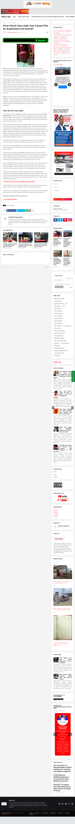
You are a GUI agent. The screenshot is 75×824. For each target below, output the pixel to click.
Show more (60, 527)
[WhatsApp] (26, 210)
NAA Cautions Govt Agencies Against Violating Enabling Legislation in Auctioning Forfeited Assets (62, 46)
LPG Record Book (58, 335)
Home (14, 16)
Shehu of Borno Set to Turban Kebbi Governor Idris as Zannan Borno (62, 35)
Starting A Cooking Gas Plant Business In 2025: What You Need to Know (57, 261)
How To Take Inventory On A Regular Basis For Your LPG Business (60, 644)
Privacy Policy (44, 813)
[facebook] (55, 220)
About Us (36, 813)
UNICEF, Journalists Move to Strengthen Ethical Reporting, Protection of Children (61, 40)
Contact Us (60, 813)
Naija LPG (13, 813)
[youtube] (65, 220)
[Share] (47, 32)
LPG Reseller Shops (59, 338)
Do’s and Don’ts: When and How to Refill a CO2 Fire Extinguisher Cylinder (62, 394)
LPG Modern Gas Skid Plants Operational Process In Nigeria (65, 660)
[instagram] (70, 220)
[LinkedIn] (55, 222)
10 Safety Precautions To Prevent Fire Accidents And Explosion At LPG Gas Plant (62, 448)
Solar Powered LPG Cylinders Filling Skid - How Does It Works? (65, 677)
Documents (57, 306)
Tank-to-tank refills (59, 353)
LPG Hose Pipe (67, 326)
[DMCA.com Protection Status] (57, 487)
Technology (57, 355)
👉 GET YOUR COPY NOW (10, 199)
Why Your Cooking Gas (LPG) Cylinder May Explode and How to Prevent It (65, 411)
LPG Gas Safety (58, 323)
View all (46, 230)
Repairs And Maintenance (60, 350)
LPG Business (57, 308)
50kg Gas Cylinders (59, 298)
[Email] (29, 210)
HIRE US (32, 814)
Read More (62, 97)
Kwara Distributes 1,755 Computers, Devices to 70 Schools (62, 31)
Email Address (58, 280)
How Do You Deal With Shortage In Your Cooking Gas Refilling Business (67, 261)
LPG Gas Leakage (11, 22)
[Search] (72, 16)
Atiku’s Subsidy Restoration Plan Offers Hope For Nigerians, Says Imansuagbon (61, 52)
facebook (55, 509)
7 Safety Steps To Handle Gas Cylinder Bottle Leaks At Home (10, 245)
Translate (64, 210)
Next (70, 734)
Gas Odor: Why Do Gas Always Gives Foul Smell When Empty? (26, 245)
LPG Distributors (58, 313)
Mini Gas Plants (65, 343)
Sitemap (67, 813)
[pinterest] (72, 804)
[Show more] (32, 210)
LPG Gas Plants (58, 318)
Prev (55, 734)
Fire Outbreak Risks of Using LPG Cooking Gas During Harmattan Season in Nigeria (62, 374)
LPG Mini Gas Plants (59, 330)
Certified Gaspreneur (15, 217)
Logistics (56, 343)
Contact (55, 477)
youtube (55, 517)
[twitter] (60, 220)
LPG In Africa (57, 328)
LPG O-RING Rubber (59, 333)
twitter (55, 511)
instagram (56, 515)
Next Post (46, 266)
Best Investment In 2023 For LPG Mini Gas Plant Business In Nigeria (62, 609)
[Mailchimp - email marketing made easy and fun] (71, 287)
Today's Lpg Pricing (23, 16)
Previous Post (5, 266)
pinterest (55, 514)
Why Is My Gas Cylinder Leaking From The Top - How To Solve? (41, 245)
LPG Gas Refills (58, 321)
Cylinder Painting (58, 303)
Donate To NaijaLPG (73, 376)
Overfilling (57, 345)
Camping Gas (57, 301)
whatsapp (55, 512)
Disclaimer (53, 813)
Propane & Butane (59, 348)
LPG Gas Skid (57, 326)
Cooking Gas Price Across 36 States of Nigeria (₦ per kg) (47, 16)
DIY (66, 303)
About (55, 474)
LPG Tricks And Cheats (60, 340)
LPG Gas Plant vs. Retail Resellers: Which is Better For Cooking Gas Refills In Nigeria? (67, 242)
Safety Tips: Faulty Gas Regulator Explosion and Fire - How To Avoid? (65, 429)
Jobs (63, 306)
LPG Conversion (58, 311)
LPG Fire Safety (58, 316)
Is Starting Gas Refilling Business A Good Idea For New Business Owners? (57, 242)
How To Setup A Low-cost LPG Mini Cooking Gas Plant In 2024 (62, 582)
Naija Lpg (5, 17)
